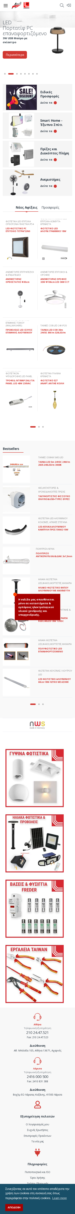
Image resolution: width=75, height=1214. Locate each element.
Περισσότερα (15, 55)
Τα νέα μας (37, 1141)
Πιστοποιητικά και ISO (37, 1172)
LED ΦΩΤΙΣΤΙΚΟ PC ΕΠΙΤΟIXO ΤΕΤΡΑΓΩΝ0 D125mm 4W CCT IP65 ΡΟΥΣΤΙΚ (18, 233)
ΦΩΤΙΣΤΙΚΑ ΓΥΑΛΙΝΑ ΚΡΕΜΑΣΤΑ (50, 375)
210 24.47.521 (37, 1032)
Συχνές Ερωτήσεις (37, 1130)
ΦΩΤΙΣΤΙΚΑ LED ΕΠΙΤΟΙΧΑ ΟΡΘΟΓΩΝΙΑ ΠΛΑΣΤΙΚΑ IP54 (20, 223)
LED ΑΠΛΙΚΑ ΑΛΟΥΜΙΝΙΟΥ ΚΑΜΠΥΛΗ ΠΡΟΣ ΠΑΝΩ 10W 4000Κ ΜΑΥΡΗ (53, 529)
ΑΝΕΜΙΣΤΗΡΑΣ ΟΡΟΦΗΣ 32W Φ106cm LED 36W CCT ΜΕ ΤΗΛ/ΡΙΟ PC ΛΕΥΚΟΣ (54, 282)
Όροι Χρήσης (37, 1177)
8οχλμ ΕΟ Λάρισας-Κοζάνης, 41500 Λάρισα (37, 1094)
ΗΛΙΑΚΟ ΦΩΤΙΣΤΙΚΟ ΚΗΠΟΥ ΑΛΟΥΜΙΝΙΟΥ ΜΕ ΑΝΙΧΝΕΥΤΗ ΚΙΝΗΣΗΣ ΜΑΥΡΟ (54, 590)
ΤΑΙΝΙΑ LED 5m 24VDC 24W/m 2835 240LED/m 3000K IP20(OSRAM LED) (54, 464)
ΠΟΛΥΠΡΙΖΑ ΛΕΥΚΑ (45, 548)
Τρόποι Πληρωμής (37, 1183)
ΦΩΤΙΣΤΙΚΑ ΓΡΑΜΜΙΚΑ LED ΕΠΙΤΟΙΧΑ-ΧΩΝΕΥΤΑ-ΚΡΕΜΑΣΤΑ (53, 221)
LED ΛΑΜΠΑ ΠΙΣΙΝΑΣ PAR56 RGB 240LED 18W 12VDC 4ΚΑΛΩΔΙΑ (53, 621)
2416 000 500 (37, 1076)
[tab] (26, 208)
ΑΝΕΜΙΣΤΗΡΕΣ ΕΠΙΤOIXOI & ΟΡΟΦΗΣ (53, 273)
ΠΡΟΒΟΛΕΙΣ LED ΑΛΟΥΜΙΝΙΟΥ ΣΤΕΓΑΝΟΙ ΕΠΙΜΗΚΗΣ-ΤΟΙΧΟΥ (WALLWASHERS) (17, 321)
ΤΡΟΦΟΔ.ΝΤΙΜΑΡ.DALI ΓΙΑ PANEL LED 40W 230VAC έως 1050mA (20, 383)
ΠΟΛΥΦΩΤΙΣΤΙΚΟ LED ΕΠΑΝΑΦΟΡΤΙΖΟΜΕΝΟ (50, 650)
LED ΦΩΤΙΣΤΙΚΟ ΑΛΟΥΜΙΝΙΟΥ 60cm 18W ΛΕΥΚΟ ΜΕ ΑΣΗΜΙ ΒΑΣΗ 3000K (54, 682)
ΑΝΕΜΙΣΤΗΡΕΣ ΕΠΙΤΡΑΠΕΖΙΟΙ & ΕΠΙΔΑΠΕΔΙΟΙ (20, 273)
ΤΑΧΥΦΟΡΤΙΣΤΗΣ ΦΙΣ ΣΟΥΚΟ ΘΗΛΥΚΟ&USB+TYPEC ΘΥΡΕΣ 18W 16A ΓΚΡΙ (54, 499)
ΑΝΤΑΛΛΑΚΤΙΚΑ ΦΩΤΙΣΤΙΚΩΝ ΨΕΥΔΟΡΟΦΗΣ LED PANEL (19, 373)
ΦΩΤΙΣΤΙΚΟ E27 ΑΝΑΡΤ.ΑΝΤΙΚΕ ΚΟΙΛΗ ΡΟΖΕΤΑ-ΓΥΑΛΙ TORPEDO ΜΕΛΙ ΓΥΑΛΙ (53, 385)
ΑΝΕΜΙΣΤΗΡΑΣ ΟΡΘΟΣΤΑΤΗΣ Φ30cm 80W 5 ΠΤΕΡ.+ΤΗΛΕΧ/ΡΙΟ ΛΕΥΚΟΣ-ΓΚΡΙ (19, 283)
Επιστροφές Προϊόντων (37, 1135)
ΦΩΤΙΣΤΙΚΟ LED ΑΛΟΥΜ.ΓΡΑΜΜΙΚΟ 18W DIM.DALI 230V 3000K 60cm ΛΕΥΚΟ (53, 233)
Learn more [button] (59, 1198)
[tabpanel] (37, 39)
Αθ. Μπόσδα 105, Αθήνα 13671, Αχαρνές (37, 1050)
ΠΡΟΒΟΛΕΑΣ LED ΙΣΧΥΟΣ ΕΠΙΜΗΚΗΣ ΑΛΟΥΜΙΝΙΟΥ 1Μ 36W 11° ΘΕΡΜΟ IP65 (19, 332)
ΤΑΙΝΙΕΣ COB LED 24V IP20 (53, 325)
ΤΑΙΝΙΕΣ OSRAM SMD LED (50, 457)
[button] (62, 5)
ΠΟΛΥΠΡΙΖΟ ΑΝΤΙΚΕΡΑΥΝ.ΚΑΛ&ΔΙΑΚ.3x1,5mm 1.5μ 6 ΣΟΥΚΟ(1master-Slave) (54, 556)
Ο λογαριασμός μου (37, 1124)
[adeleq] (20, 5)
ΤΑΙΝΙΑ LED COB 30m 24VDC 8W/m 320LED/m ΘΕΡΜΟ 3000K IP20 (53, 332)
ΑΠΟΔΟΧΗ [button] (14, 1207)
